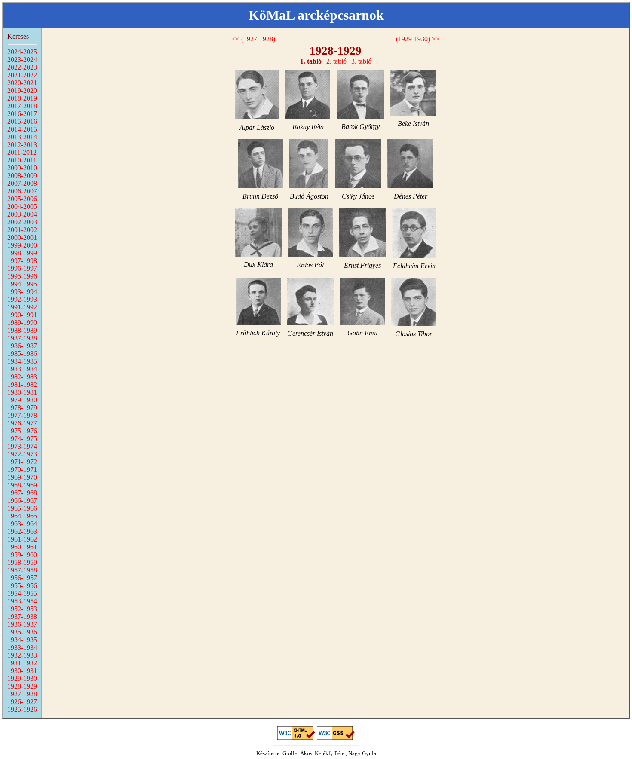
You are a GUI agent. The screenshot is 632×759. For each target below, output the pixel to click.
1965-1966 (22, 508)
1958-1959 (22, 562)
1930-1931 (22, 670)
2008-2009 (22, 175)
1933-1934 (22, 647)
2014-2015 (22, 129)
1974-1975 (22, 438)
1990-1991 (22, 314)
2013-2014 (22, 137)
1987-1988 (22, 338)
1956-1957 (22, 577)
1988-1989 (22, 330)
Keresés (18, 36)
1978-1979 (22, 407)
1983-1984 (22, 369)
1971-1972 (22, 461)
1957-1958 (22, 570)
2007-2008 (22, 183)
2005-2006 (22, 198)
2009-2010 (22, 167)
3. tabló (361, 61)
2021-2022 (22, 75)
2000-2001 (22, 237)
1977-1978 (22, 415)
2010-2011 (22, 160)
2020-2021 (22, 82)
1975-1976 (22, 431)
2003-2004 (22, 214)
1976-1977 (22, 423)
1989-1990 (22, 322)
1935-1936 (22, 632)
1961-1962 (22, 539)
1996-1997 (22, 268)
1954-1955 (22, 593)
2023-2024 (22, 59)
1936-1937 (22, 624)
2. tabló (336, 61)
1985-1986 (22, 353)
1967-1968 (22, 492)
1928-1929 (22, 686)
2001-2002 (22, 229)
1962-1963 (22, 531)
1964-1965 (22, 516)
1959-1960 (22, 554)
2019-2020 (22, 90)
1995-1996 (22, 276)
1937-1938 (22, 616)
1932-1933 (22, 655)
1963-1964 (22, 523)
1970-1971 (22, 469)
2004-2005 (22, 206)
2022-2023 (22, 67)
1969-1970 (22, 477)
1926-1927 (22, 701)
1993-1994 (22, 291)
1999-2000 (22, 245)
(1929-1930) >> (417, 39)
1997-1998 (22, 260)
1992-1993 (22, 299)
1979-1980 (22, 400)
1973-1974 (22, 446)
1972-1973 (22, 454)
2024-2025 (22, 51)
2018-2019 (22, 98)
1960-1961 (22, 547)
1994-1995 (22, 284)
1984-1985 (22, 361)
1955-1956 (22, 585)
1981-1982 (22, 384)
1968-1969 (22, 485)
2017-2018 (22, 106)
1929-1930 (22, 678)
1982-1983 (22, 376)
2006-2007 (22, 191)
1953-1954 (22, 601)
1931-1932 (22, 663)
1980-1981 (22, 392)
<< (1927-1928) (253, 39)
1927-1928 (22, 694)
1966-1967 (22, 500)
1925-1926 (22, 709)
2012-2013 (22, 144)
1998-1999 (22, 253)
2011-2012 (22, 152)
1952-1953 (22, 608)
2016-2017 (22, 113)
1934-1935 (22, 639)
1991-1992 (22, 307)
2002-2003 (22, 222)
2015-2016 (22, 121)
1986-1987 (22, 345)
